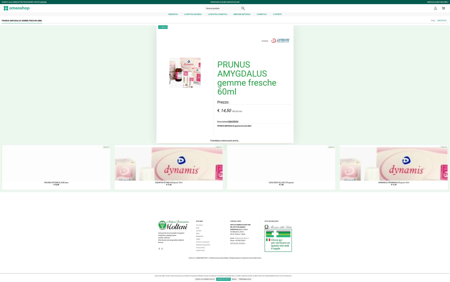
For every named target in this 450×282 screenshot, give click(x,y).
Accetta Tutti (223, 279)
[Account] (435, 8)
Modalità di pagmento (203, 245)
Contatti (198, 231)
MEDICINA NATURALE (242, 14)
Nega (234, 279)
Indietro (164, 27)
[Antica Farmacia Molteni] (16, 8)
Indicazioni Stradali (237, 243)
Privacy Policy (200, 247)
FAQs (197, 233)
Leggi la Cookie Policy (205, 279)
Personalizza (245, 279)
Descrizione (222, 121)
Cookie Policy (200, 250)
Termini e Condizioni (202, 242)
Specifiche (233, 121)
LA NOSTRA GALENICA (193, 14)
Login (198, 239)
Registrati (199, 236)
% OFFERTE (277, 14)
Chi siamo (199, 225)
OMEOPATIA (173, 14)
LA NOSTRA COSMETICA (217, 14)
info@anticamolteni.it (242, 238)
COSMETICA (261, 14)
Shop (433, 20)
